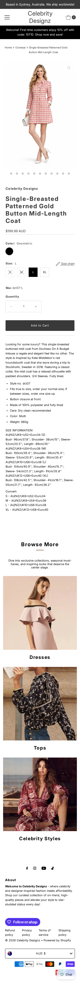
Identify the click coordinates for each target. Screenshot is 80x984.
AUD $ (41, 953)
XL (44, 272)
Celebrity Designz (40, 17)
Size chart (67, 264)
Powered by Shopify (57, 940)
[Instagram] (34, 868)
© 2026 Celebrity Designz (22, 940)
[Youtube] (44, 868)
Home (8, 47)
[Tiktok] (52, 868)
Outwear (20, 47)
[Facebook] (27, 868)
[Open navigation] (7, 17)
